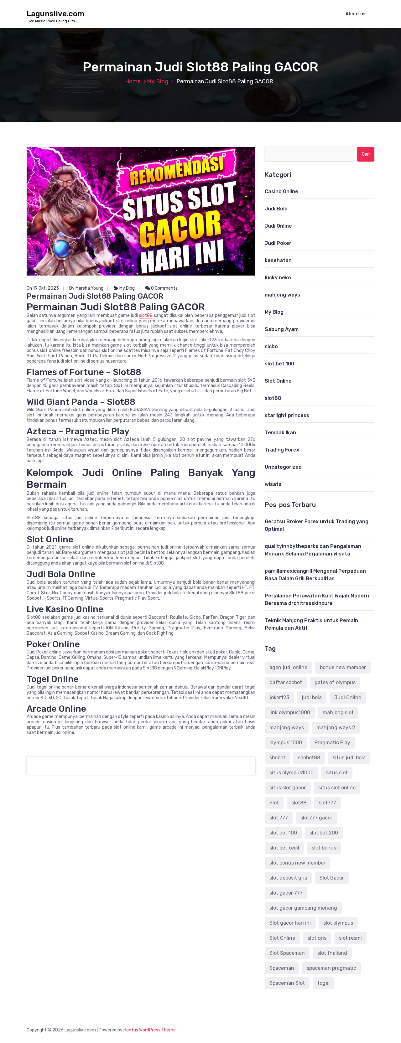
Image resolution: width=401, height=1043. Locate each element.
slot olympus (338, 923)
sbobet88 (309, 758)
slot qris (317, 938)
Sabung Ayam (282, 329)
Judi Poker (278, 243)
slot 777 (278, 818)
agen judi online (288, 667)
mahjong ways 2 (335, 728)
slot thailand (332, 953)
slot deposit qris (288, 878)
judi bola (312, 697)
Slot (274, 803)
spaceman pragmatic (331, 968)
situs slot (337, 773)
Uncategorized (283, 467)
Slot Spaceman (287, 953)
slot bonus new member (297, 863)
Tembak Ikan (280, 433)
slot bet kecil (284, 848)
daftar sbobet (285, 682)
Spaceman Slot (287, 983)
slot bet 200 (324, 833)
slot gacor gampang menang (303, 908)
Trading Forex (282, 450)
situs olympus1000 (291, 773)
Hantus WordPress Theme (149, 1030)
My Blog (157, 81)
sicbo (271, 346)
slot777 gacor (316, 818)
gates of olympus (335, 682)
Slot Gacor (332, 878)
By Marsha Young (86, 288)
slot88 (146, 315)
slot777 (327, 803)
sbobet (277, 758)
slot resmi (350, 938)
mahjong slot (338, 712)
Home (133, 81)
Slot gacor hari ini (290, 923)
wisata (273, 484)
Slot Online (278, 381)
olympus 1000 (285, 743)
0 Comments (164, 288)
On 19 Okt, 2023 (43, 288)
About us (356, 14)
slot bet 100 (279, 364)
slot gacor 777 (286, 893)
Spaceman (281, 968)
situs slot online (337, 788)
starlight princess (287, 415)
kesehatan (278, 260)
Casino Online (281, 191)
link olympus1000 (289, 712)
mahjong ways (282, 295)
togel (323, 983)
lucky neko (278, 278)
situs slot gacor (287, 788)
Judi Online (278, 226)
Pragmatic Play (332, 743)
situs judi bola (349, 758)
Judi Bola (276, 209)
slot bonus (324, 848)
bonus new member (343, 667)
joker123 (279, 697)
